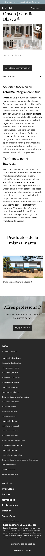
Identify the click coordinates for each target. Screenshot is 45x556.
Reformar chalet (8, 470)
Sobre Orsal (8, 516)
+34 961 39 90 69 (11, 351)
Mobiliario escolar (9, 407)
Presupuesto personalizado (17, 2)
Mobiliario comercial (10, 426)
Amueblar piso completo (12, 455)
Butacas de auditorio (10, 392)
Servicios (7, 483)
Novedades (8, 499)
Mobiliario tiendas (10, 421)
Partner (6, 510)
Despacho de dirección (11, 363)
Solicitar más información (17, 68)
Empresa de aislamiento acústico (15, 397)
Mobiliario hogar (9, 450)
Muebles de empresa (10, 382)
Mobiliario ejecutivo (10, 373)
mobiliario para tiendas (14, 176)
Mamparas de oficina (10, 368)
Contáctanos (36, 8)
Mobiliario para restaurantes (13, 440)
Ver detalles (35, 538)
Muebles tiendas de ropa (12, 445)
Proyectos (8, 489)
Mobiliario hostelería (10, 431)
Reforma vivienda (9, 465)
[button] (38, 28)
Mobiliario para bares (10, 436)
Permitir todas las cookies (22, 544)
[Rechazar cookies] (42, 524)
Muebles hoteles (8, 416)
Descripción (9, 76)
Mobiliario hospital (9, 411)
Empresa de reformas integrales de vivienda (20, 460)
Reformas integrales (10, 474)
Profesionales (10, 505)
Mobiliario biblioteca (10, 402)
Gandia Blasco (17, 55)
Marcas (6, 494)
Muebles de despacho (11, 378)
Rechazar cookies (23, 550)
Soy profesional (22, 327)
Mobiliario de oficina (11, 358)
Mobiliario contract (10, 387)
